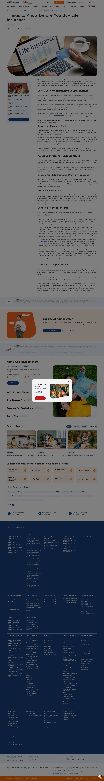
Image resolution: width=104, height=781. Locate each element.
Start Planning (40, 398)
